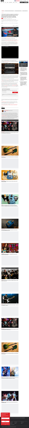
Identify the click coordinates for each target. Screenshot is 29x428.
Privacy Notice (3, 94)
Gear (5, 2)
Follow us (14, 25)
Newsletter (17, 25)
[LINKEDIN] (4, 111)
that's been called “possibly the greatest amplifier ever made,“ (11, 40)
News (2, 18)
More (16, 2)
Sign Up (5, 421)
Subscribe (15, 423)
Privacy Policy (7, 423)
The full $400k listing (3, 101)
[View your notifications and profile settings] (25, 0)
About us (22, 423)
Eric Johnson (3, 108)
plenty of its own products (7, 37)
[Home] (1, 2)
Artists (3, 2)
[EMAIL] (5, 111)
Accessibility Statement (10, 423)
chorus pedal (5, 85)
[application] (9, 52)
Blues (8, 102)
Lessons (7, 2)
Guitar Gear (2, 12)
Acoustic (14, 2)
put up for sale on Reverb (7, 61)
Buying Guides (10, 2)
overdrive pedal (13, 85)
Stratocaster (7, 79)
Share (2, 25)
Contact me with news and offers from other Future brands (5, 419)
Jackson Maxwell (5, 18)
